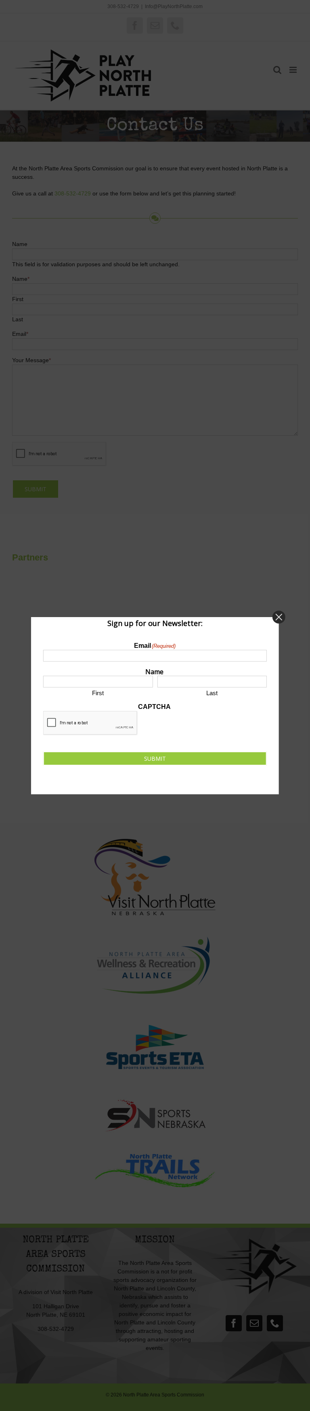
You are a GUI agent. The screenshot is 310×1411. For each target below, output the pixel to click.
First (98, 693)
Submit (155, 758)
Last (212, 693)
